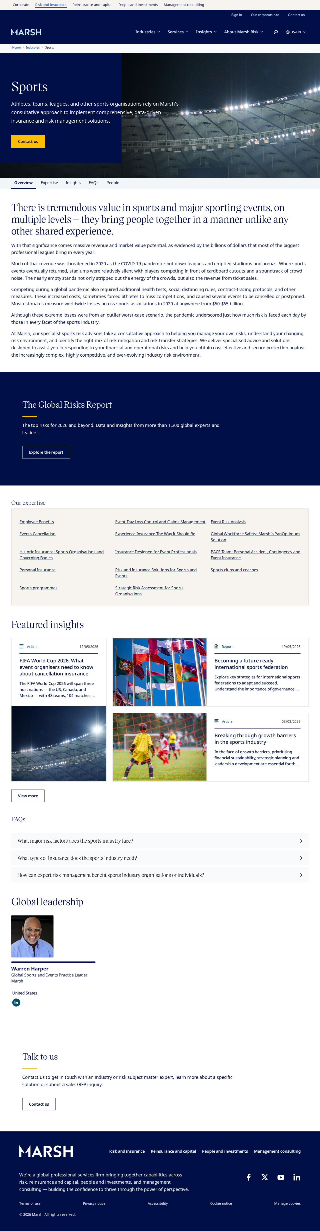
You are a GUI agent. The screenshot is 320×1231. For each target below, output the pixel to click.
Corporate (21, 4)
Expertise (49, 182)
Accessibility (158, 1203)
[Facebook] (249, 1177)
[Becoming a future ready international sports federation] (159, 672)
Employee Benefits (37, 522)
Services (176, 32)
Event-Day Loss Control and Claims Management (160, 522)
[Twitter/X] (265, 1177)
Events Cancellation (38, 534)
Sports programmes (38, 588)
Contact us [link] (296, 15)
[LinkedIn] (297, 1177)
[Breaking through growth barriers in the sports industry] (159, 747)
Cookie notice (221, 1203)
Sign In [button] (236, 15)
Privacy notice (94, 1203)
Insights (204, 32)
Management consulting (184, 4)
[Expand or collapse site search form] (276, 32)
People (112, 182)
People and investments (138, 4)
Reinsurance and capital (92, 4)
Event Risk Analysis (228, 522)
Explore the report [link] (46, 452)
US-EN (295, 32)
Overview (23, 182)
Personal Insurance (38, 570)
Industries (146, 32)
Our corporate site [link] (265, 15)
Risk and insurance (50, 4)
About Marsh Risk (241, 32)
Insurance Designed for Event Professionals (156, 552)
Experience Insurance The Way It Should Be (155, 534)
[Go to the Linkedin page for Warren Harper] (16, 1003)
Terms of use (29, 1203)
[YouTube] (281, 1177)
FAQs (93, 182)
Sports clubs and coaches (234, 570)
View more (28, 796)
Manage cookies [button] (287, 1203)
